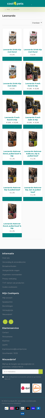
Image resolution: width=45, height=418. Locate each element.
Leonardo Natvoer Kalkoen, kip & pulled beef (32, 153)
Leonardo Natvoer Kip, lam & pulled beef (32, 189)
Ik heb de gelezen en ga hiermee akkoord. (23, 378)
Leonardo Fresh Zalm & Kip (32, 118)
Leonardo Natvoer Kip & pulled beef (12, 188)
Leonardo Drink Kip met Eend (12, 50)
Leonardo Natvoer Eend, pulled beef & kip (12, 153)
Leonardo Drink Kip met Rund (33, 50)
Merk (8, 9)
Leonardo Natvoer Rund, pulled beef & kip (12, 226)
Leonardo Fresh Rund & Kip (12, 118)
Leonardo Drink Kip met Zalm (12, 84)
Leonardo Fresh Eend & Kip (32, 84)
